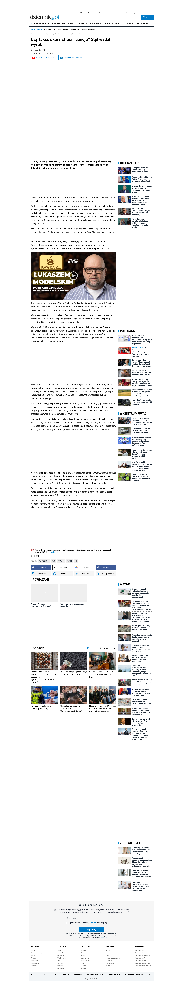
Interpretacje (35, 963)
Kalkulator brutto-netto (142, 963)
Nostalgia (47, 29)
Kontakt (34, 974)
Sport (59, 960)
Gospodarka (61, 955)
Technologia (61, 953)
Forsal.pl (33, 958)
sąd (53, 561)
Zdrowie (60, 963)
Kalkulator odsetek (141, 960)
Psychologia (110, 963)
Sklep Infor (34, 966)
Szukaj (149, 17)
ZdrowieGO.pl (124, 13)
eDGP (33, 955)
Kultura (83, 968)
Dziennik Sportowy (88, 29)
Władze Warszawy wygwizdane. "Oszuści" (41, 605)
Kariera (66, 974)
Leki (107, 955)
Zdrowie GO (57, 29)
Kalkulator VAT (140, 958)
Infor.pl (33, 950)
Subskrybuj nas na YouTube (46, 58)
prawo (61, 561)
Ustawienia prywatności (134, 974)
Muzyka (83, 966)
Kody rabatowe (86, 953)
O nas (44, 974)
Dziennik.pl (61, 947)
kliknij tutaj (104, 937)
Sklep (150, 13)
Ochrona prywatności (95, 974)
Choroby (109, 960)
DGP (113, 13)
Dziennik (33, 34)
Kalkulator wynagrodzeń (143, 966)
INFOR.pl (80, 13)
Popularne (92, 648)
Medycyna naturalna (113, 958)
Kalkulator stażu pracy (142, 955)
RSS (150, 974)
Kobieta (83, 950)
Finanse (108, 953)
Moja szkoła (85, 958)
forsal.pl (91, 13)
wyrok (69, 561)
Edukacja (84, 955)
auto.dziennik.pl (43, 34)
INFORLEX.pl (103, 13)
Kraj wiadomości (108, 648)
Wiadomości (61, 958)
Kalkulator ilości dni (141, 953)
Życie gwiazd (85, 960)
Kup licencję (54, 552)
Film (82, 963)
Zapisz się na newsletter (73, 58)
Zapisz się (91, 929)
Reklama (54, 974)
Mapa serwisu (114, 974)
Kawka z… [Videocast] (71, 29)
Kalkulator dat (139, 950)
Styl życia (109, 966)
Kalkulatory (139, 947)
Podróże (60, 966)
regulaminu (93, 923)
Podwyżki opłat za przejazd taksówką (72, 605)
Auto (59, 950)
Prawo (108, 950)
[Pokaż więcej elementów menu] (152, 23)
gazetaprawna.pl (139, 13)
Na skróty (35, 947)
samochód (44, 561)
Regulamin (78, 974)
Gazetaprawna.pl (36, 953)
